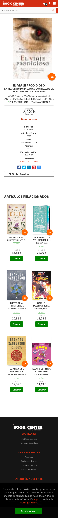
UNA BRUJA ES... (16, 237)
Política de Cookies (29, 469)
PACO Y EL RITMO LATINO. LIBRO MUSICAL (41, 370)
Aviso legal (29, 457)
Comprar (17, 258)
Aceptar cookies (28, 511)
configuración (28, 502)
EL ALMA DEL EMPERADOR (16, 370)
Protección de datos (29, 465)
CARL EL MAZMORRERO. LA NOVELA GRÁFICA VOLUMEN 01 (41, 304)
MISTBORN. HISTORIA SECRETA (16, 304)
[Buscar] (53, 10)
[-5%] (16, 218)
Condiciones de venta (29, 461)
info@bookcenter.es (29, 439)
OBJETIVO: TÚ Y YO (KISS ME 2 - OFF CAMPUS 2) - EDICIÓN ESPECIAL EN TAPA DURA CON (41, 239)
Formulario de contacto (29, 443)
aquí (36, 499)
